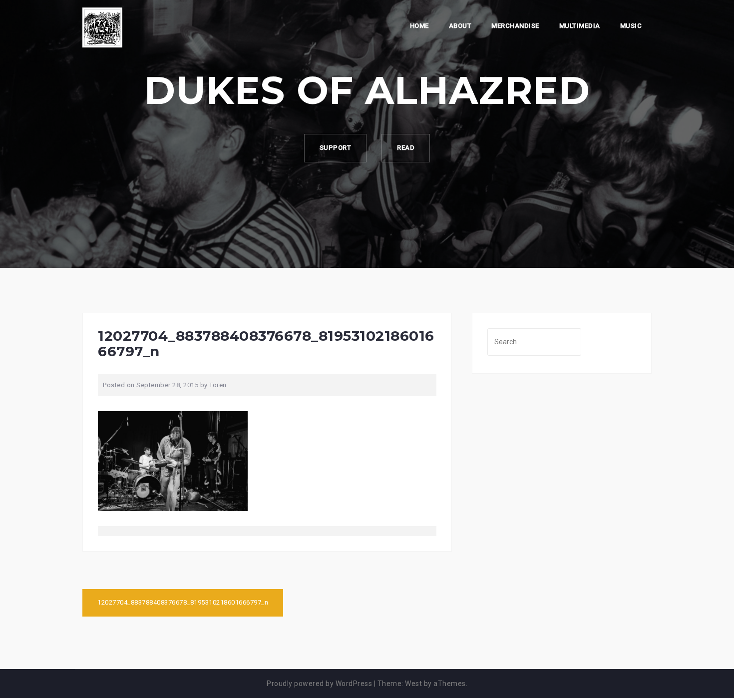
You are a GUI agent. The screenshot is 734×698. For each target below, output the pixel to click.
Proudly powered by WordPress (319, 684)
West (413, 684)
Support (336, 147)
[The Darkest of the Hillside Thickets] (102, 27)
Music (631, 25)
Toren (218, 385)
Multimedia (579, 25)
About (460, 25)
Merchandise (515, 25)
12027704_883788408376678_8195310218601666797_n (182, 602)
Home (419, 25)
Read (405, 147)
